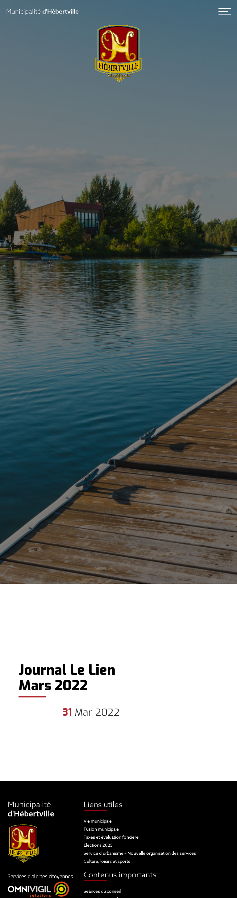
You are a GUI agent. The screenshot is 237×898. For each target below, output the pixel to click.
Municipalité (42, 11)
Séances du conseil (102, 891)
